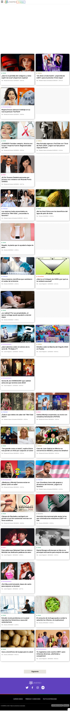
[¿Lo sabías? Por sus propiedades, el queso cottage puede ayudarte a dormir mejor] (17, 300)
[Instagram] (37, 688)
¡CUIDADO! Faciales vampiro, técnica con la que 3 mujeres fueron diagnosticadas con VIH (17, 146)
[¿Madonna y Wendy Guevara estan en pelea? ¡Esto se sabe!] (17, 469)
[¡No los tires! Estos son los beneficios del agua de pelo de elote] (52, 198)
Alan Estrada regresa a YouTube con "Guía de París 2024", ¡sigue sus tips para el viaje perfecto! (52, 146)
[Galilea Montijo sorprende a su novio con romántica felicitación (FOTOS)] (52, 401)
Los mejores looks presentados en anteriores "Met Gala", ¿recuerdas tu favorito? (15, 213)
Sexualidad (41, 276)
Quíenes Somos (18, 699)
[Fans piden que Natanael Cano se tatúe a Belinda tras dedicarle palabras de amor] (17, 537)
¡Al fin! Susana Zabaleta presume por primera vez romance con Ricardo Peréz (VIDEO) (16, 179)
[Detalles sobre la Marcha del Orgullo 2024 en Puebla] (52, 334)
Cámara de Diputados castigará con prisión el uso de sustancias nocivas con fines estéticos (17, 518)
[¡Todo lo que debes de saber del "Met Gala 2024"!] (17, 401)
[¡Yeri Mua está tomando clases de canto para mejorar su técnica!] (17, 571)
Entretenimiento (7, 107)
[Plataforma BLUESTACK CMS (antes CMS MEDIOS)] (66, 705)
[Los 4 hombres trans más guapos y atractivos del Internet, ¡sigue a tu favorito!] (52, 469)
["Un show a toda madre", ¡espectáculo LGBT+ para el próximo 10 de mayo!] (52, 62)
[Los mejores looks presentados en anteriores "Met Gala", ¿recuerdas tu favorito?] (17, 198)
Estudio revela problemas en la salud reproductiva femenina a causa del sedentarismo (15, 620)
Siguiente (35, 671)
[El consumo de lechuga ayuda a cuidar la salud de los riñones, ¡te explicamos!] (52, 605)
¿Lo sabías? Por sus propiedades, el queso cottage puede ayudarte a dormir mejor (16, 315)
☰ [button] (2, 2)
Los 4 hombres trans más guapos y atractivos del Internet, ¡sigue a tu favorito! (50, 484)
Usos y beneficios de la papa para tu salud (17, 652)
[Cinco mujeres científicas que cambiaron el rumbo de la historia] (17, 266)
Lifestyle (5, 208)
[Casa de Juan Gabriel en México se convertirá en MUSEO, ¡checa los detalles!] (52, 435)
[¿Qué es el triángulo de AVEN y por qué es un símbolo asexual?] (52, 266)
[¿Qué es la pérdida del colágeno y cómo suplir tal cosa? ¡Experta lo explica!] (17, 62)
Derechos (40, 513)
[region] (35, 12)
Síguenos (21, 2)
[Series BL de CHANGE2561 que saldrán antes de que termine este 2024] (17, 367)
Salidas (40, 73)
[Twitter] (27, 688)
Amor (4, 174)
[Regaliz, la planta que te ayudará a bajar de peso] (17, 232)
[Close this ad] (69, 709)
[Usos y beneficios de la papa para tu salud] (17, 639)
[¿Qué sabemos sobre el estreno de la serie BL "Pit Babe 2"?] (17, 334)
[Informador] (57, 705)
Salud (4, 73)
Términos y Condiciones (32, 699)
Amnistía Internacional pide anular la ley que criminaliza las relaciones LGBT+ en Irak (52, 518)
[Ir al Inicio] (10, 2)
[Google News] (43, 688)
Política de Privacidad (50, 699)
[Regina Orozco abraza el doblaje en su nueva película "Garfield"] (17, 96)
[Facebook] (32, 688)
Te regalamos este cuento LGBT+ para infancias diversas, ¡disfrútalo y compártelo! (51, 654)
